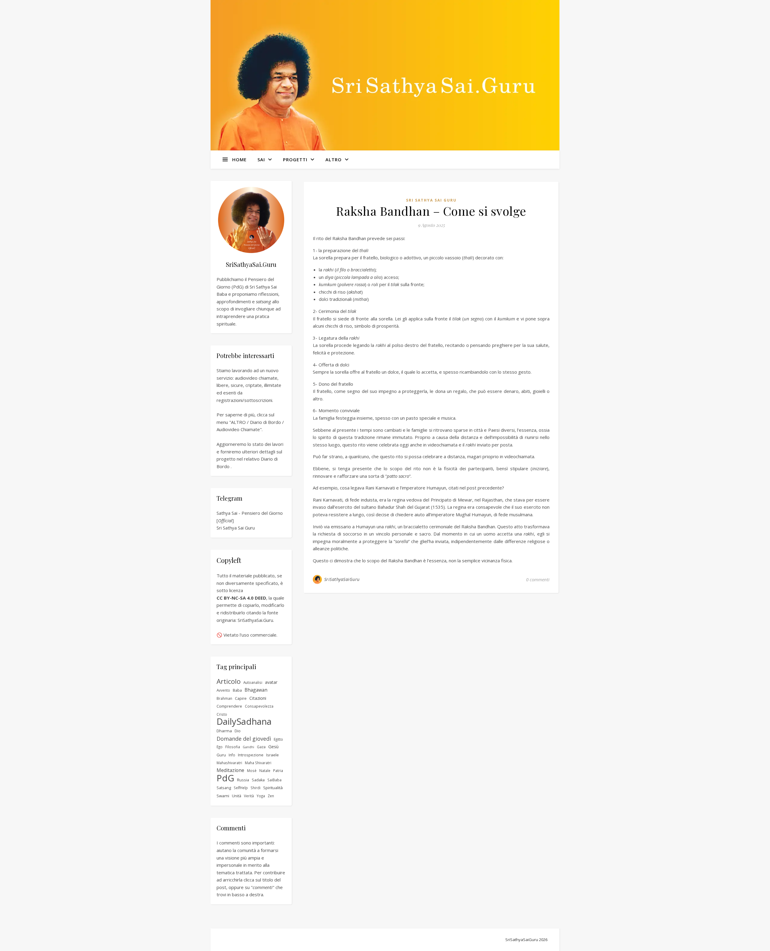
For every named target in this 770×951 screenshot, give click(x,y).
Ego (220, 746)
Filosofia (232, 746)
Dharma (224, 730)
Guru (221, 755)
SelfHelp (241, 787)
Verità (249, 795)
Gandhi (248, 747)
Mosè (252, 770)
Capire (241, 698)
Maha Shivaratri (258, 762)
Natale (264, 770)
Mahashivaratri (229, 762)
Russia (243, 780)
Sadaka (258, 780)
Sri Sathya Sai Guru (236, 528)
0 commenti (538, 579)
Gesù (273, 746)
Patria (278, 770)
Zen (271, 795)
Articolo (229, 681)
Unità (236, 795)
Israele (272, 755)
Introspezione (250, 755)
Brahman (224, 698)
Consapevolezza (259, 706)
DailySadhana (244, 721)
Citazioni (257, 698)
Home (239, 159)
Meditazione (230, 770)
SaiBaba (274, 779)
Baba (237, 690)
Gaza (261, 746)
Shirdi (255, 787)
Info (232, 754)
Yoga (261, 795)
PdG (225, 778)
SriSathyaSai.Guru (255, 620)
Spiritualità (273, 787)
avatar (271, 682)
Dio (238, 730)
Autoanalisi (252, 682)
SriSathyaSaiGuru (342, 579)
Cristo (222, 714)
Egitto (278, 739)
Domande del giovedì (244, 738)
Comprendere (229, 706)
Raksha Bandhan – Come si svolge (431, 211)
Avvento (223, 690)
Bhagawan (256, 690)
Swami (223, 795)
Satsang (224, 787)
